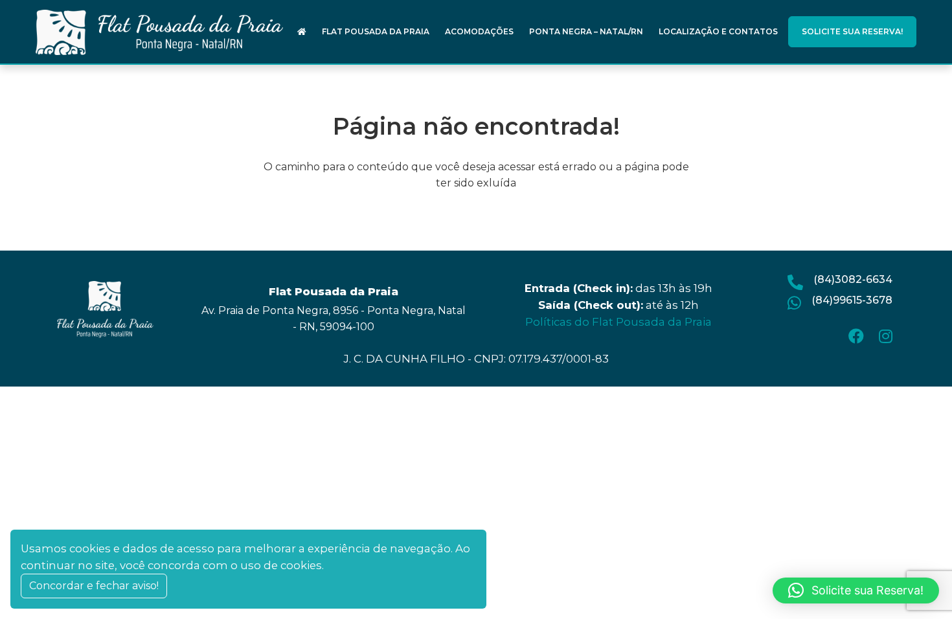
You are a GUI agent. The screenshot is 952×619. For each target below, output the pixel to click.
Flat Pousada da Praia (375, 31)
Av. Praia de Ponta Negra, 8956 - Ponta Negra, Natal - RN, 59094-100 (333, 318)
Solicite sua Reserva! (852, 31)
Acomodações (479, 31)
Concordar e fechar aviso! (94, 586)
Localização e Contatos (718, 31)
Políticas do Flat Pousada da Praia (618, 321)
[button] (856, 590)
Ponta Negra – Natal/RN (586, 31)
